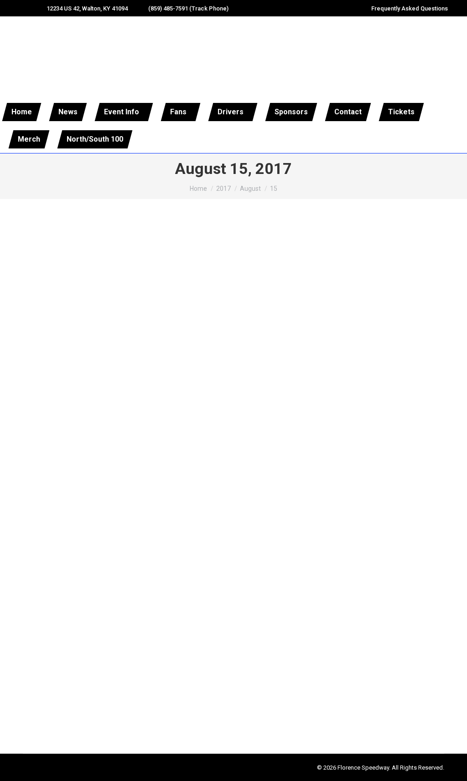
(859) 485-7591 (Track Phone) (188, 8)
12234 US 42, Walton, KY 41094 (87, 8)
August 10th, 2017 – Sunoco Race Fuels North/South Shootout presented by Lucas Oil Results (216, 721)
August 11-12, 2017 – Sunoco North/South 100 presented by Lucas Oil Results (183, 507)
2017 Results (37, 524)
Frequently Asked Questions (409, 8)
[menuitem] (22, 112)
